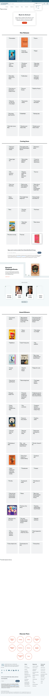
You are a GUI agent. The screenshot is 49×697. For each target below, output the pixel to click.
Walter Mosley (30, 296)
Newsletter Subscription (26, 672)
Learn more (7, 276)
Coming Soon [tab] (24, 141)
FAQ (33, 680)
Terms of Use (43, 667)
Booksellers (34, 685)
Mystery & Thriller (12, 648)
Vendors (34, 682)
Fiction (28, 639)
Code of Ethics (43, 672)
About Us (32, 6)
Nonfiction (20, 647)
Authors (11, 6)
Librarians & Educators (34, 670)
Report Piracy (43, 677)
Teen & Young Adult (20, 656)
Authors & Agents (35, 666)
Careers (34, 677)
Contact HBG (35, 679)
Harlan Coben (19, 296)
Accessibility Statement (26, 680)
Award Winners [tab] (24, 312)
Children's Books (12, 640)
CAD (38, 8)
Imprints (26, 6)
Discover (17, 6)
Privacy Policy (43, 669)
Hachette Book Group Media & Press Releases (26, 683)
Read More (24, 22)
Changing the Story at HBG (27, 677)
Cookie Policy (43, 670)
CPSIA (42, 681)
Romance (28, 647)
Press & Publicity (27, 685)
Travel (28, 656)
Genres (7, 6)
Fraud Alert (42, 679)
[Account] (44, 4)
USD (38, 6)
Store (22, 6)
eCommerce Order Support (35, 673)
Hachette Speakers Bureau (36, 675)
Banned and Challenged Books (27, 674)
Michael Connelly (9, 296)
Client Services (35, 667)
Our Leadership (26, 667)
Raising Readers (35, 684)
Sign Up (39, 252)
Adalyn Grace (40, 296)
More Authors (24, 301)
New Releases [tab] (24, 33)
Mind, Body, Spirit (37, 640)
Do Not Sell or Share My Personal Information (44, 675)
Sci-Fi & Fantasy (36, 648)
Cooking (20, 639)
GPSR (42, 682)
